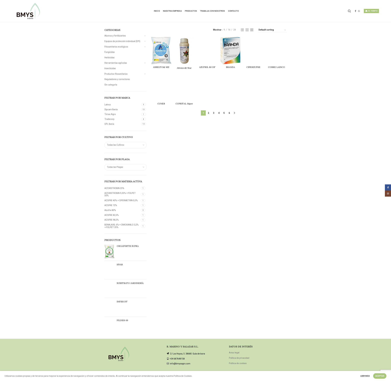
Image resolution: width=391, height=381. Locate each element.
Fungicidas (109, 52)
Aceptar (379, 376)
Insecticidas (110, 68)
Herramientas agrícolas (115, 63)
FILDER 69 (122, 320)
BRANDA (230, 67)
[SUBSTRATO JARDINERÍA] (109, 288)
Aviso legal (234, 352)
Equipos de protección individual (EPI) (122, 41)
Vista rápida (169, 41)
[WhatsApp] (359, 11)
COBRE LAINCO (276, 67)
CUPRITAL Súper (184, 103)
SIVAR (120, 264)
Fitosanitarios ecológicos (116, 46)
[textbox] (115, 145)
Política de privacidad (239, 358)
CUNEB (161, 103)
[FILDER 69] (109, 326)
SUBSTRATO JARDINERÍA (130, 283)
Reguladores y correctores (117, 79)
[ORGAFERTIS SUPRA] (109, 251)
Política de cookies (238, 363)
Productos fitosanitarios (116, 74)
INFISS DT (122, 301)
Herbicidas (109, 57)
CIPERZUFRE (253, 67)
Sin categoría (110, 84)
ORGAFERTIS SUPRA (128, 246)
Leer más (365, 376)
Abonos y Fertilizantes (115, 35)
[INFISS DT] (109, 307)
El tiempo (372, 11)
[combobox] (125, 145)
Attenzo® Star (184, 68)
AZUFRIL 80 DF (207, 67)
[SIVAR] (109, 270)
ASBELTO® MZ (161, 67)
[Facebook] (355, 11)
